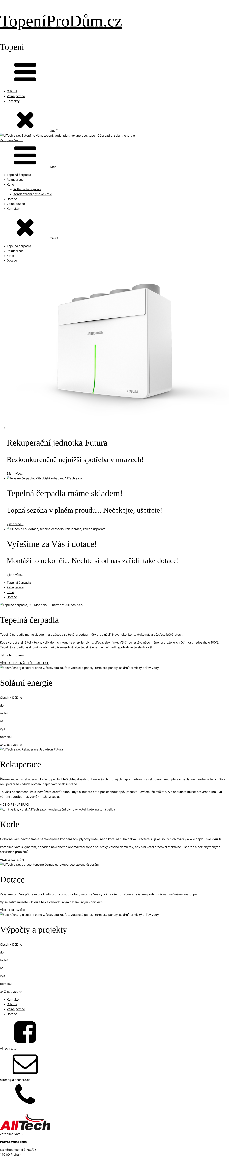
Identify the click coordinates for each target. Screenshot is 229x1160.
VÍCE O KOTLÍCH (12, 859)
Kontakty (13, 101)
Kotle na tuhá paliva (27, 189)
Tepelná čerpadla (19, 175)
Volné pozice (16, 96)
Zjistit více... (15, 473)
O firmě (12, 91)
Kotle (10, 184)
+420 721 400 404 (13, 1111)
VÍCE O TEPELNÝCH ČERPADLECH (24, 663)
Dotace (12, 199)
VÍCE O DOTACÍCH (13, 910)
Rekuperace (15, 179)
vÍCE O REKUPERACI (14, 804)
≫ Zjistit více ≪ (11, 744)
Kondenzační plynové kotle (32, 194)
